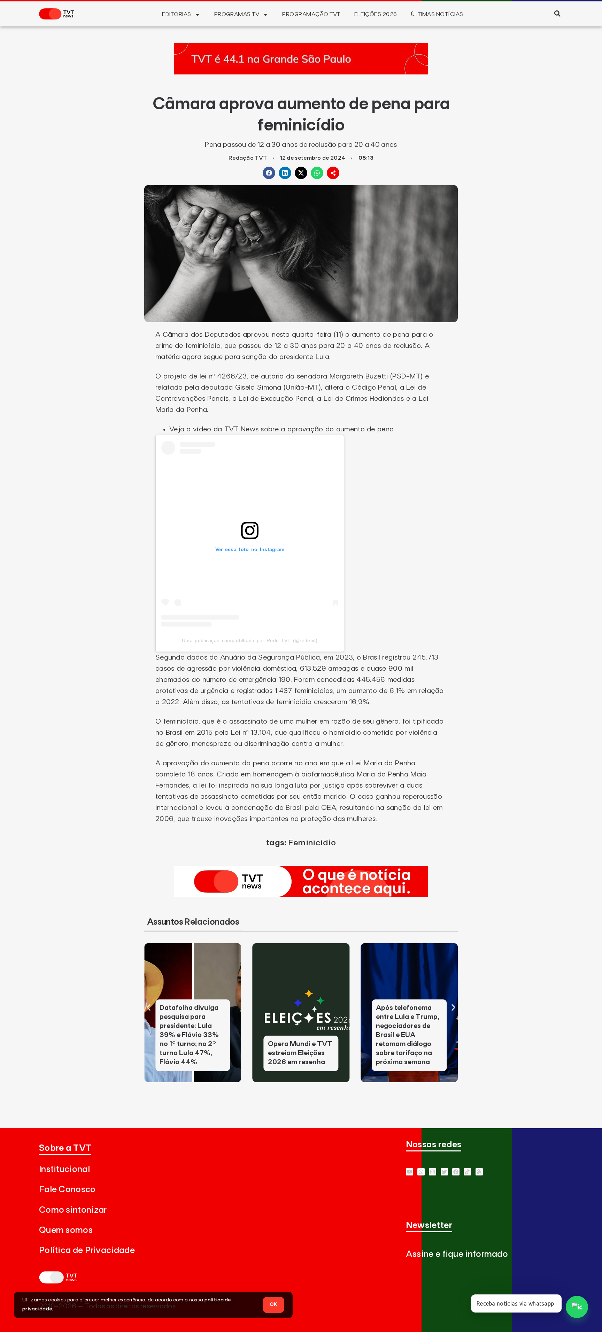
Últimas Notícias (437, 14)
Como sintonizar (73, 1210)
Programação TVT (311, 14)
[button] (557, 13)
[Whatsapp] (421, 1171)
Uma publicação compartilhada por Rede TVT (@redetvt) (250, 640)
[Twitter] (444, 1171)
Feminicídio (312, 843)
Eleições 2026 (375, 14)
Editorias (176, 14)
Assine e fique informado (457, 1254)
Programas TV (237, 14)
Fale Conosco (67, 1189)
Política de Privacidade (87, 1250)
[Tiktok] (467, 1171)
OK (273, 1304)
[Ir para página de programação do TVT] (301, 72)
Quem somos (66, 1230)
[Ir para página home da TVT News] (301, 895)
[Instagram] (432, 1171)
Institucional (64, 1169)
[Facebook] (456, 1171)
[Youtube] (409, 1171)
